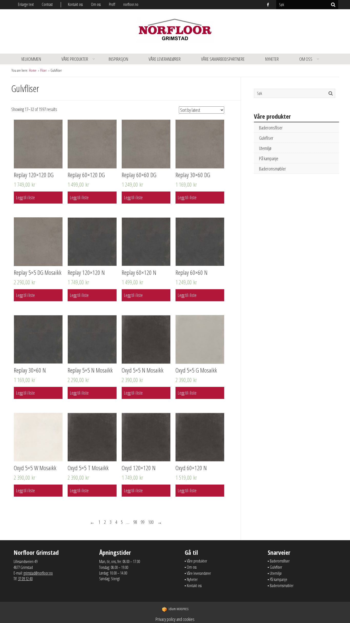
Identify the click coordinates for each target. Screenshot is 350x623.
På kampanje (268, 158)
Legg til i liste (25, 197)
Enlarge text (26, 4)
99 (142, 522)
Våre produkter (74, 59)
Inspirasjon (118, 59)
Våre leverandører (165, 59)
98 (135, 522)
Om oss (96, 4)
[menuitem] (79, 4)
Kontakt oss (75, 4)
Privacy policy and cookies (175, 619)
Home (33, 70)
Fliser (43, 70)
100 (150, 522)
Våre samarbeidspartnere (223, 59)
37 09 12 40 (25, 578)
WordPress (179, 609)
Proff (112, 4)
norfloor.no (130, 4)
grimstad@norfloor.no (38, 573)
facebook (268, 4)
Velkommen (31, 59)
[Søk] (333, 4)
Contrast (47, 4)
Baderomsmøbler (272, 169)
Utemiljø (265, 148)
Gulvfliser (266, 138)
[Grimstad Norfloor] (175, 31)
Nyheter (272, 59)
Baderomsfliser (271, 128)
